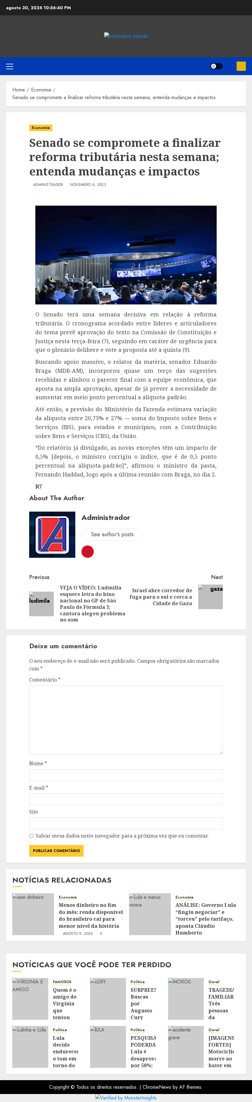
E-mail (38, 787)
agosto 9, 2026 (78, 933)
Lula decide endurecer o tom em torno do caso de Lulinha (66, 1059)
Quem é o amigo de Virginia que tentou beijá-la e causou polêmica (65, 1014)
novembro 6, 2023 (88, 185)
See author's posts (112, 534)
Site (33, 811)
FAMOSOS (62, 982)
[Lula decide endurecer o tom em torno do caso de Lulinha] (30, 1047)
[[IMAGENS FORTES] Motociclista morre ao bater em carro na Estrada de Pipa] (186, 1047)
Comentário (45, 679)
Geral (213, 982)
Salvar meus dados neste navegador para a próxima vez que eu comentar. (122, 835)
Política (138, 982)
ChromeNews (157, 1087)
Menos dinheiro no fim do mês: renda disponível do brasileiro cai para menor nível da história (91, 915)
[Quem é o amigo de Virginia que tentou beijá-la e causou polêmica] (30, 999)
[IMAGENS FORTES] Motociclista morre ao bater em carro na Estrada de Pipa (224, 1062)
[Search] (230, 66)
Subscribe (241, 66)
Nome (38, 763)
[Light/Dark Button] (217, 66)
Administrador (48, 185)
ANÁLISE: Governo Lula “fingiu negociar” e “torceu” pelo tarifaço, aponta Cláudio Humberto (205, 919)
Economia (41, 128)
